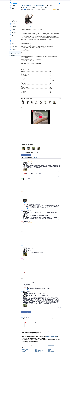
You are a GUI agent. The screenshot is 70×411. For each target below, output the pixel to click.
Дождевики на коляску (38, 351)
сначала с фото (35, 157)
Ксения (24, 258)
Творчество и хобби (14, 44)
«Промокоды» (52, 345)
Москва (47, 336)
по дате (26, 157)
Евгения (24, 221)
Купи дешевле (13, 55)
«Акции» (49, 345)
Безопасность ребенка (15, 40)
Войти (59, 3)
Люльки (49, 350)
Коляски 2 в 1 (13, 10)
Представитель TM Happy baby (31, 173)
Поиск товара (22, 3)
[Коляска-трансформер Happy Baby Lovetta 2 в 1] (28, 18)
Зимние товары (14, 32)
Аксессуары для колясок (15, 18)
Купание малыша (14, 38)
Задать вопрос (26, 312)
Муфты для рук (24, 351)
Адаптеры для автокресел (15, 20)
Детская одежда (14, 26)
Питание (13, 35)
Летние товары (14, 49)
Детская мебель (14, 5)
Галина (24, 191)
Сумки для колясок (14, 19)
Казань (53, 336)
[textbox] (34, 3)
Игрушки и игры (14, 29)
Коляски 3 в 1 (49, 349)
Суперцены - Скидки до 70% (15, 53)
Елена (24, 178)
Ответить (24, 171)
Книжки (13, 43)
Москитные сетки (14, 21)
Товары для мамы (14, 41)
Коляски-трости (24, 350)
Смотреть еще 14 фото (28, 26)
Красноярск (55, 336)
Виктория (24, 278)
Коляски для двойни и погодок (39, 350)
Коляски (13, 8)
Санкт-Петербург (50, 336)
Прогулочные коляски (15, 9)
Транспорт (13, 24)
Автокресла (13, 23)
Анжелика (24, 231)
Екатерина (25, 291)
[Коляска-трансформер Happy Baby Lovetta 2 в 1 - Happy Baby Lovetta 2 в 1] (23, 102)
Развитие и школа (14, 46)
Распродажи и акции (14, 51)
